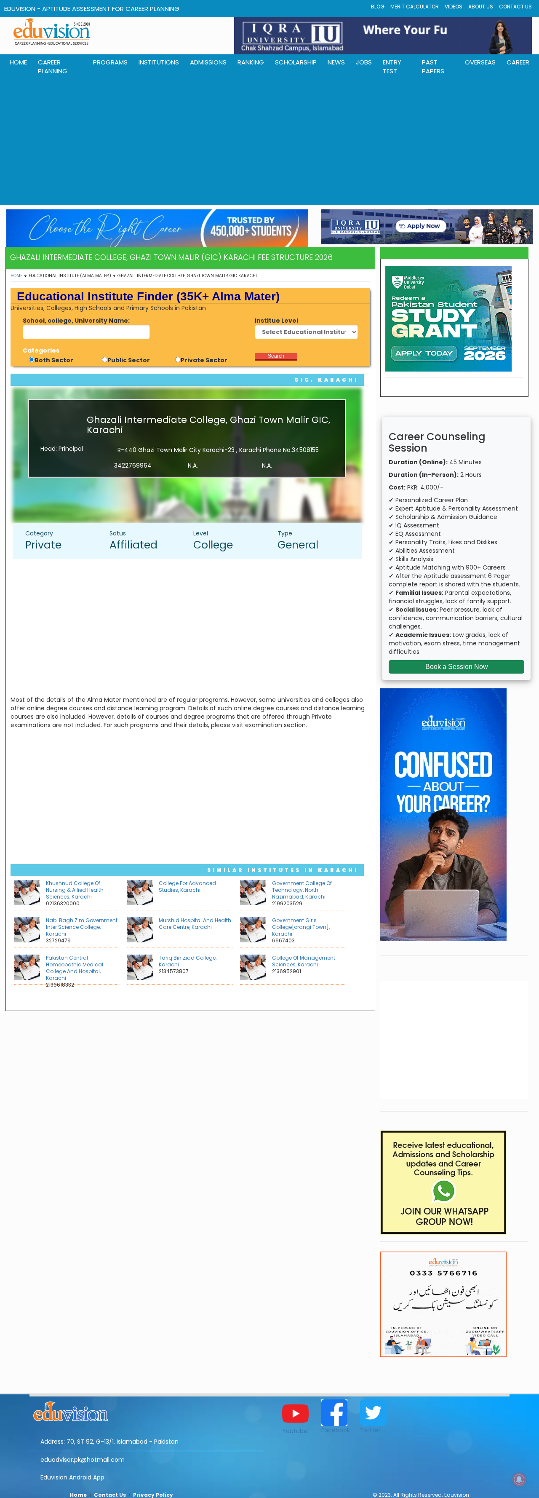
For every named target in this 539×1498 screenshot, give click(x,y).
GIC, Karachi (326, 379)
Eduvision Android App (72, 1477)
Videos (453, 6)
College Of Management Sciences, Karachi (303, 961)
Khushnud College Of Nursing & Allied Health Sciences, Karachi (75, 890)
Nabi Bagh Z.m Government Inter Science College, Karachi (81, 927)
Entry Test (392, 66)
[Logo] (146, 1410)
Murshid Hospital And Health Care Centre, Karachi (195, 924)
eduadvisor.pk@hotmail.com (82, 1459)
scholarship (296, 62)
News (336, 62)
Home (16, 276)
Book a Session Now (456, 666)
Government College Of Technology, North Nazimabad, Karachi (302, 890)
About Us (480, 6)
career (518, 62)
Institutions (159, 62)
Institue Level (276, 320)
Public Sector (128, 360)
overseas (480, 62)
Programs (110, 62)
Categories (41, 350)
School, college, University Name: (76, 320)
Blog (377, 6)
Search (276, 356)
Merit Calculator (414, 6)
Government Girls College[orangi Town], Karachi (301, 927)
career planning (52, 66)
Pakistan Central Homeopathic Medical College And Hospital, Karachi (74, 968)
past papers (433, 66)
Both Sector (54, 360)
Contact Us (515, 6)
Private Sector (204, 360)
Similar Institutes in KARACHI (282, 870)
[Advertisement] (269, 142)
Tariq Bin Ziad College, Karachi (187, 961)
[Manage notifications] (519, 1479)
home (18, 62)
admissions (208, 62)
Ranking (250, 62)
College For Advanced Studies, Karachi (187, 886)
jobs (364, 62)
